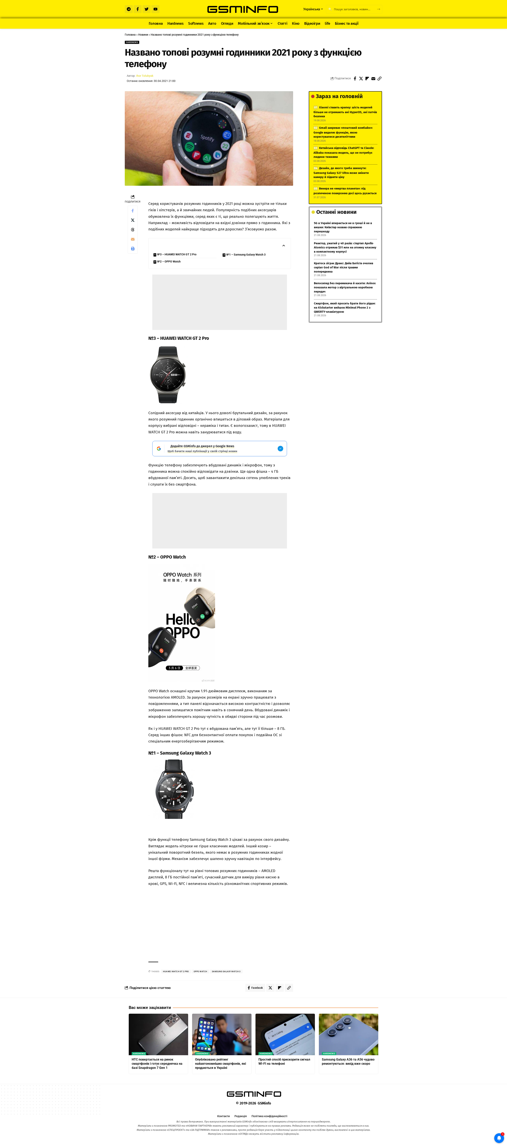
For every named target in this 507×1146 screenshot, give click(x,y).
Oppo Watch (200, 971)
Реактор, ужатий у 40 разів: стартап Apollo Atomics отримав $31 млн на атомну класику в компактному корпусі (345, 247)
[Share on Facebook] (355, 78)
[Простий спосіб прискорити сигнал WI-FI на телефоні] (285, 1034)
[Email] (373, 78)
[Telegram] (129, 9)
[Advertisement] (219, 302)
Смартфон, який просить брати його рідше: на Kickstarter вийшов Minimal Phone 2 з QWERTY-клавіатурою (344, 307)
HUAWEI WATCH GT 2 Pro (176, 971)
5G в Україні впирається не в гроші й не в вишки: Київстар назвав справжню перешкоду (343, 227)
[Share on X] (361, 78)
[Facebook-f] (138, 9)
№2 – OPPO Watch (169, 261)
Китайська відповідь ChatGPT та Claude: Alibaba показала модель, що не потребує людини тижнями (344, 152)
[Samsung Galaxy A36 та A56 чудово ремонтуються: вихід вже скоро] (348, 1034)
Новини (143, 34)
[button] (379, 78)
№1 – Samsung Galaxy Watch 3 (246, 254)
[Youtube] (155, 9)
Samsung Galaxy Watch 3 (226, 971)
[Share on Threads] (132, 229)
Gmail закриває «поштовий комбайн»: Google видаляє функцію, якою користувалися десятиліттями (343, 132)
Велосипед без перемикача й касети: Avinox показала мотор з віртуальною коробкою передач (345, 287)
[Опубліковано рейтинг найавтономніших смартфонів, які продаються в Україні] (222, 1034)
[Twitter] (147, 9)
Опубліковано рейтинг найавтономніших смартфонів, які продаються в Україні (220, 1064)
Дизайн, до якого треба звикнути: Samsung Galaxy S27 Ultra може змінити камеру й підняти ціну (341, 172)
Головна (130, 34)
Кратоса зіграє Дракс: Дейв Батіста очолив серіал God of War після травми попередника (343, 267)
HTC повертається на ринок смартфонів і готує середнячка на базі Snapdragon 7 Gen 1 (157, 1064)
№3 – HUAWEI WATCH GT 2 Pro (176, 254)
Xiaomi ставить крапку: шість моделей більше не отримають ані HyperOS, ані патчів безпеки (345, 112)
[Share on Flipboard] (367, 78)
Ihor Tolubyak (144, 75)
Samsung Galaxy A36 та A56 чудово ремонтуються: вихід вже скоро (348, 1061)
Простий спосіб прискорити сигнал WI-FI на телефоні (284, 1061)
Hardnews (132, 42)
